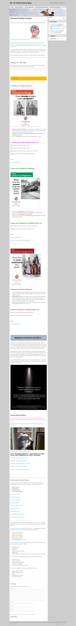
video (33, 65)
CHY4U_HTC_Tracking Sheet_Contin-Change (18, 466)
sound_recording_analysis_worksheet (17, 514)
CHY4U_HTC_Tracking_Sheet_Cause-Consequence (19, 469)
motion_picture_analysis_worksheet (17, 505)
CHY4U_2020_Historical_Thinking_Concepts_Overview (20, 39)
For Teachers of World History (55, 7)
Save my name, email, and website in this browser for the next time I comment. (23, 614)
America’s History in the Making (16, 542)
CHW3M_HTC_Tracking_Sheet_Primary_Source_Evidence (21, 463)
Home (12, 7)
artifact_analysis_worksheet (15, 494)
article (38, 361)
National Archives (15, 482)
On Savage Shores (53, 25)
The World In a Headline (54, 31)
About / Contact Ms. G (19, 7)
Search (50, 17)
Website (12, 609)
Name (12, 602)
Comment (12, 588)
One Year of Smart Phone (54, 24)
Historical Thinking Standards (16, 556)
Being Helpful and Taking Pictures (55, 28)
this (36, 22)
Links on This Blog (53, 32)
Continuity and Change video (15, 162)
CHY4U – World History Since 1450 (42, 7)
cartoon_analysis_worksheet (15, 499)
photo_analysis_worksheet (15, 508)
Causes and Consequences (15, 240)
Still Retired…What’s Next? (54, 30)
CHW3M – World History (29, 7)
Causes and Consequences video (16, 237)
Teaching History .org (14, 568)
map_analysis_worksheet (15, 502)
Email (12, 605)
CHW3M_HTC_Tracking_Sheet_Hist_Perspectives (19, 460)
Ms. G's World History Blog (20, 3)
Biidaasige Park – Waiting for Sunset (56, 26)
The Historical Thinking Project (16, 528)
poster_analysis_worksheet (15, 511)
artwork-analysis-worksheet (15, 497)
